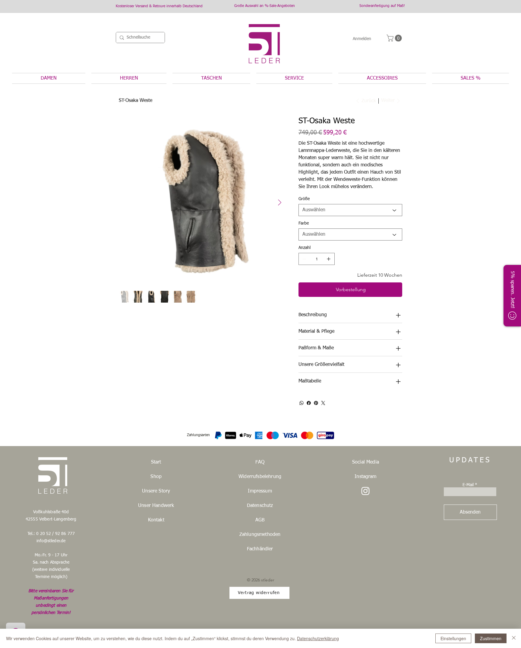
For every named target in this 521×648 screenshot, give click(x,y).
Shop (156, 476)
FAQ (259, 462)
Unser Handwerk (156, 505)
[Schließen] (513, 638)
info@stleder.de (50, 541)
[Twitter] (323, 403)
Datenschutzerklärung (318, 638)
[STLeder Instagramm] (365, 491)
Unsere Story (156, 491)
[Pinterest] (316, 403)
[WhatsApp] (301, 403)
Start (156, 462)
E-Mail (468, 485)
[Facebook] (309, 403)
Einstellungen (453, 638)
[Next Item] (279, 203)
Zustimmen (490, 638)
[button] (395, 38)
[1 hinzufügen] (329, 259)
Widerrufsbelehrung (259, 476)
